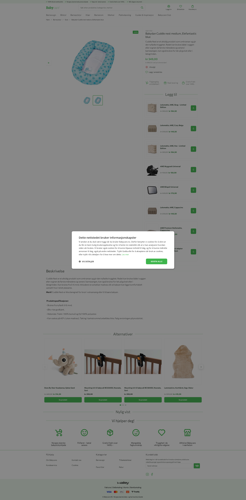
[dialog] (123, 250)
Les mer (125, 254)
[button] (86, 261)
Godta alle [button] (156, 261)
